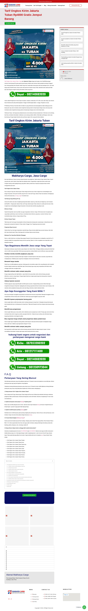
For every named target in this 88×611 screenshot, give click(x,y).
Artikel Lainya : (9, 484)
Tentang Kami (28, 5)
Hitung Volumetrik (51, 5)
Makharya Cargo (20, 417)
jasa (42, 435)
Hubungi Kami (61, 5)
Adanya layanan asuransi (12, 470)
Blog (45, 5)
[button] (29, 546)
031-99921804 (24, 431)
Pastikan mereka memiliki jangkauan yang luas (16, 466)
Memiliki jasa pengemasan (13, 475)
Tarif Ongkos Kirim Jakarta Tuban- (12, 81)
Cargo (20, 81)
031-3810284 (32, 431)
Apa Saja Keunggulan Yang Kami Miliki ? (14, 472)
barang (22, 401)
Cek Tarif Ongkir (37, 5)
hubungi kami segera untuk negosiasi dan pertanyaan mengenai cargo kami (20, 480)
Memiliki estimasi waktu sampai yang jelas (15, 469)
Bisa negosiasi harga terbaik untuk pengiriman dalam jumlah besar (20, 477)
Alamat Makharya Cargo (11, 483)
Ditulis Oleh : (9, 486)
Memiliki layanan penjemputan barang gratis (16, 474)
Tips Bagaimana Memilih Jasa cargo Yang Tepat (15, 464)
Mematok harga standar (12, 467)
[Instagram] (9, 599)
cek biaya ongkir (18, 195)
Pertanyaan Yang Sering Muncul (12, 481)
